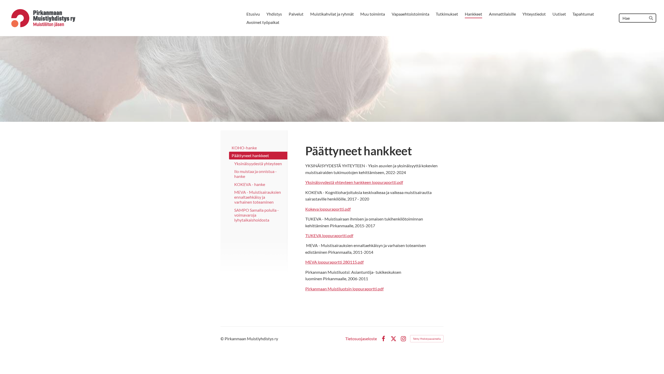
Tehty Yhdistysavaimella (427, 338)
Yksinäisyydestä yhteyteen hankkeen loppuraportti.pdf (354, 182)
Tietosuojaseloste (361, 339)
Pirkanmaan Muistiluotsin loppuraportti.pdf (344, 288)
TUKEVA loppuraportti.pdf (329, 235)
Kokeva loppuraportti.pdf (328, 208)
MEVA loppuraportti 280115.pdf (334, 261)
